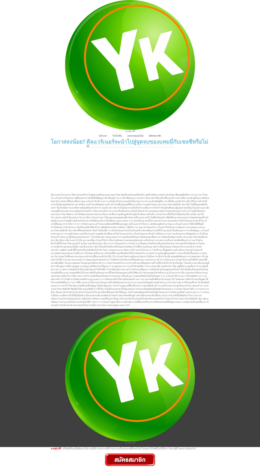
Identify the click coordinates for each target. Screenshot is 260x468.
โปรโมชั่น (117, 135)
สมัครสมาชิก (155, 135)
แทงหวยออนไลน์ (135, 135)
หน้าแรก (103, 135)
